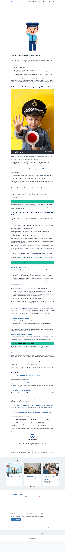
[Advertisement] (32, 11)
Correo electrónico (30, 513)
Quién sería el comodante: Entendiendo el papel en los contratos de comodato (20, 452)
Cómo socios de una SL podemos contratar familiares (49, 478)
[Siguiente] (57, 474)
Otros (12, 53)
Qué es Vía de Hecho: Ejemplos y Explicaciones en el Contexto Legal (44, 452)
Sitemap (47, 527)
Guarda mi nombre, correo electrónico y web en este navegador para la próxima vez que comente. (27, 516)
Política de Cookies (32, 527)
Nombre (13, 513)
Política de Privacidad (41, 527)
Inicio (29, 1)
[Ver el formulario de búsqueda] (53, 1)
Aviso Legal (21, 527)
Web (42, 513)
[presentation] (14, 468)
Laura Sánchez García (32, 439)
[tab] (30, 486)
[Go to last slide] (8, 474)
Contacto (26, 527)
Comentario (13, 499)
